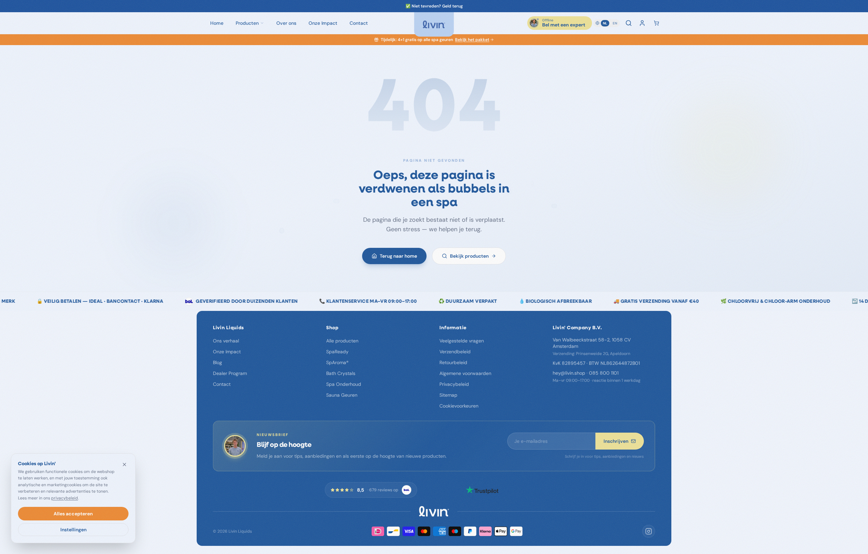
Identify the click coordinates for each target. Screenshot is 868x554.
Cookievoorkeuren (458, 406)
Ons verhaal (226, 341)
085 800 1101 (603, 373)
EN (615, 23)
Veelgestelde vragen (461, 341)
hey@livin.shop (569, 373)
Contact (222, 384)
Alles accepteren (73, 514)
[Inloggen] (642, 23)
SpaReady (337, 352)
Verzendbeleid (455, 352)
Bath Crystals (340, 373)
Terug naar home (398, 256)
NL (605, 23)
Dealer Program (230, 373)
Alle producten (342, 341)
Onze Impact (227, 352)
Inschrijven (616, 441)
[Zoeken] (629, 23)
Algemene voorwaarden (465, 373)
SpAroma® (337, 362)
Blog (217, 362)
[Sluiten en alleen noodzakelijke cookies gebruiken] (124, 464)
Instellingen (73, 530)
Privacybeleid (454, 384)
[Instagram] (648, 531)
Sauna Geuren (341, 395)
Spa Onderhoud (343, 384)
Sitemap (448, 395)
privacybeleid (64, 498)
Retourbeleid (453, 362)
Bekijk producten (469, 256)
